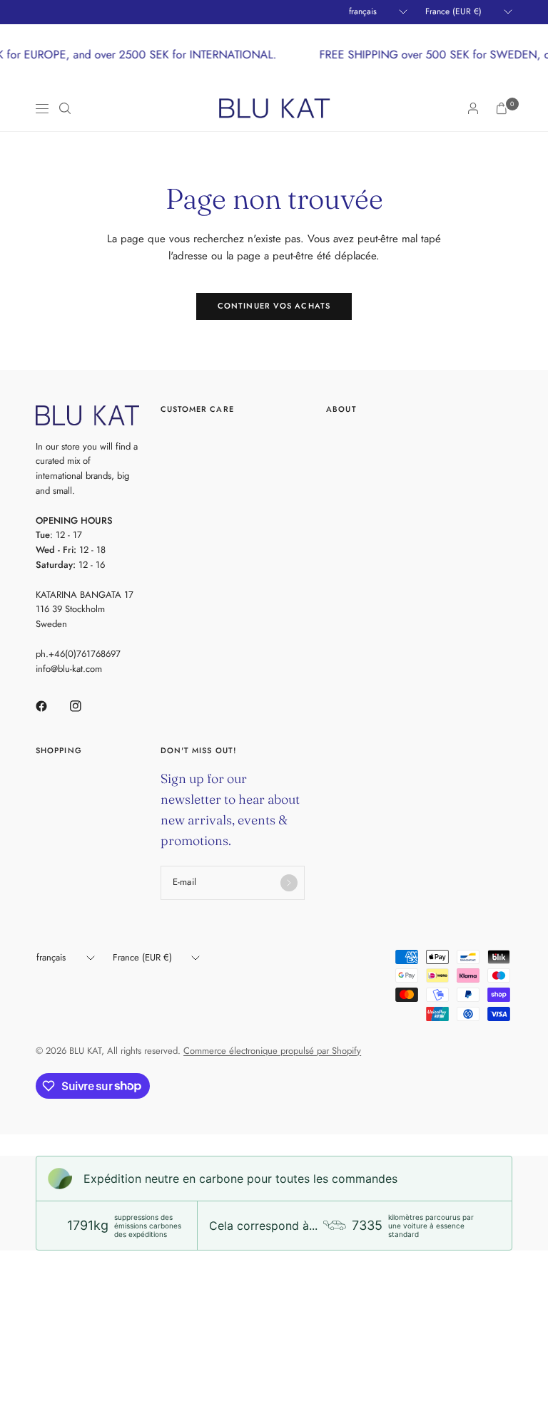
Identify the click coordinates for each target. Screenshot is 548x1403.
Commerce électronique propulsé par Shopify (272, 1050)
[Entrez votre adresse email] (289, 882)
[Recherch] (65, 108)
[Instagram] (85, 706)
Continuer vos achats (274, 305)
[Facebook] (51, 706)
